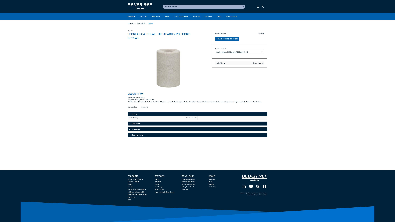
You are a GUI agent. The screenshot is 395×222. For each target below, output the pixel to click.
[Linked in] (244, 186)
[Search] (242, 7)
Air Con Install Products (135, 179)
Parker (130, 31)
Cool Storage (159, 187)
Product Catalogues (188, 179)
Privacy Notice (263, 195)
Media (211, 182)
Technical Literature (188, 184)
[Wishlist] (258, 7)
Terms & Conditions (252, 195)
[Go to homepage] (140, 6)
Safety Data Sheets (188, 187)
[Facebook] (264, 186)
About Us (212, 179)
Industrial (158, 182)
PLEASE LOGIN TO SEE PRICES (227, 39)
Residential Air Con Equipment (137, 194)
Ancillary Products (133, 182)
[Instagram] (257, 186)
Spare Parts (131, 197)
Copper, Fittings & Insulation (137, 189)
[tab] (132, 107)
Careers (211, 184)
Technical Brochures (188, 182)
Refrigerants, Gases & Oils (136, 192)
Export (157, 179)
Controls (130, 187)
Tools (129, 200)
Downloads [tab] (144, 107)
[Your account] (262, 7)
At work (157, 184)
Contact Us (212, 187)
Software (185, 189)
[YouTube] (251, 186)
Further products (220, 49)
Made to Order (159, 189)
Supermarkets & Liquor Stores (164, 192)
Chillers (130, 184)
